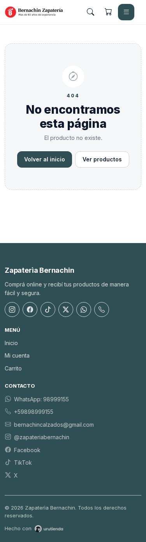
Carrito (13, 368)
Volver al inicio (44, 159)
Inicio (11, 343)
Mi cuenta (17, 355)
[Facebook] (30, 309)
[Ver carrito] (108, 12)
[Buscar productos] (90, 12)
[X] (65, 309)
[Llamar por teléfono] (101, 309)
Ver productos (102, 159)
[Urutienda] (49, 528)
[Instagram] (12, 309)
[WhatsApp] (83, 309)
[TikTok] (47, 309)
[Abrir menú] (126, 12)
